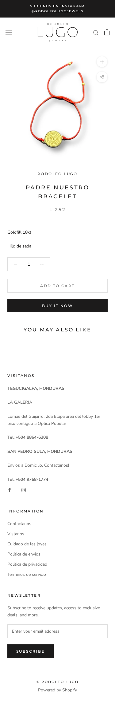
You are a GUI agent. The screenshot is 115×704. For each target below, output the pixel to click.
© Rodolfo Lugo (57, 682)
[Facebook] (9, 489)
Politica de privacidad (27, 564)
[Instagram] (23, 489)
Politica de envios (23, 554)
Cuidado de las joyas (27, 544)
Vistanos (15, 534)
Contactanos (19, 524)
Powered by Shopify (57, 690)
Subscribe (30, 651)
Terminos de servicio (26, 574)
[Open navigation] (9, 32)
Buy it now (57, 305)
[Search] (96, 32)
